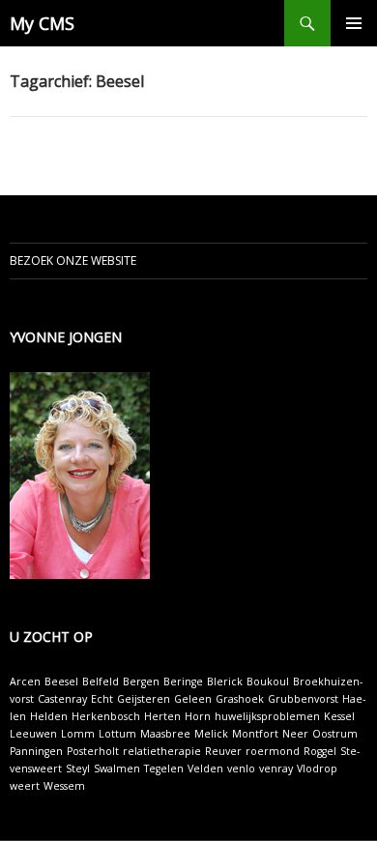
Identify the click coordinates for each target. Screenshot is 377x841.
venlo (241, 768)
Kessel (339, 716)
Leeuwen (33, 733)
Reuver (223, 751)
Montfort (255, 733)
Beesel (61, 681)
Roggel (320, 751)
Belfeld (100, 681)
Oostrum (335, 733)
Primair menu (354, 23)
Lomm (78, 733)
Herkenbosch (106, 716)
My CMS (42, 23)
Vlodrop (317, 768)
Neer (295, 733)
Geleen (193, 699)
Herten (162, 716)
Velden (205, 768)
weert (25, 786)
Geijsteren (143, 699)
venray (276, 768)
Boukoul (267, 681)
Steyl (78, 768)
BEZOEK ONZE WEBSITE (73, 260)
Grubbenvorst (303, 699)
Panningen (36, 751)
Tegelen (164, 768)
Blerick (225, 681)
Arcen (25, 681)
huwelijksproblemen (267, 716)
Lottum (117, 733)
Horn (198, 716)
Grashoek (240, 699)
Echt (102, 699)
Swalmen (117, 768)
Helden (49, 716)
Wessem (64, 786)
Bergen (141, 681)
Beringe (183, 681)
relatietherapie (162, 751)
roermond (273, 751)
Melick (211, 733)
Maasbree (165, 733)
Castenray (62, 699)
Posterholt (93, 751)
